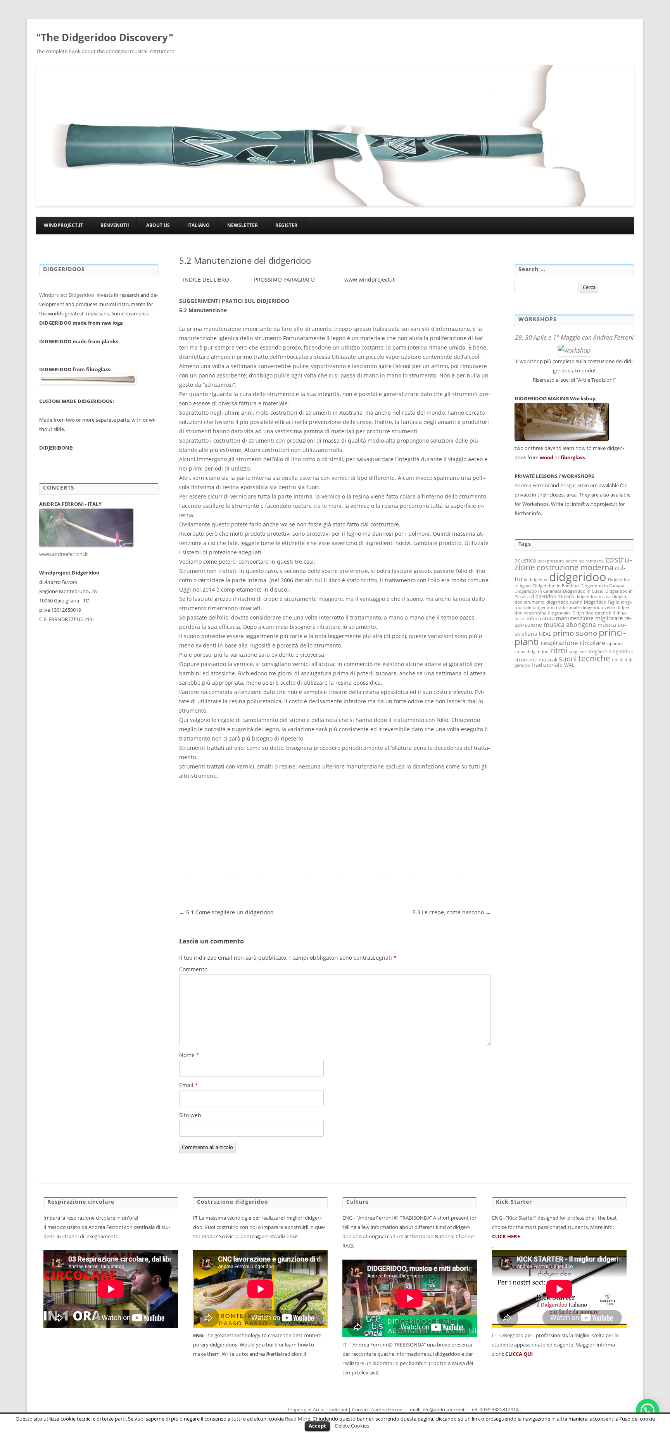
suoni (568, 658)
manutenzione (575, 618)
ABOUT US (158, 225)
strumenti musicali (536, 659)
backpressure (550, 561)
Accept (317, 1425)
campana (594, 561)
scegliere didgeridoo (610, 651)
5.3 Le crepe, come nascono (452, 912)
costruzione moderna (575, 567)
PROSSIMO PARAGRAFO (284, 279)
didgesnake (559, 613)
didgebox (537, 579)
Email (188, 1085)
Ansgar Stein (574, 485)
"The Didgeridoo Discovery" (104, 37)
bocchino (574, 561)
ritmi (558, 650)
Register (286, 225)
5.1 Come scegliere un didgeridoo (226, 912)
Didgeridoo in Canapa (602, 585)
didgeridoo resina (593, 596)
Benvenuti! (114, 225)
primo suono (575, 633)
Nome (189, 1055)
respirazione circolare (573, 642)
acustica (525, 560)
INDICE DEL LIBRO (206, 279)
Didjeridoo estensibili (593, 613)
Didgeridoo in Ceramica (538, 591)
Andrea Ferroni (532, 485)
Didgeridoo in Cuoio (583, 591)
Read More (297, 1418)
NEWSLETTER (242, 225)
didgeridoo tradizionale (556, 607)
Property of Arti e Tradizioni (317, 1409)
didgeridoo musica (552, 596)
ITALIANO (198, 225)
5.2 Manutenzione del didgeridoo (245, 260)
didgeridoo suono (564, 602)
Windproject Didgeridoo (67, 294)
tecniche (594, 658)
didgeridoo (577, 577)
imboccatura (539, 618)
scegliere (577, 651)
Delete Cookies (352, 1425)
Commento (193, 969)
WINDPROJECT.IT (63, 225)
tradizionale (547, 664)
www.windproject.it (369, 279)
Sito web (190, 1115)
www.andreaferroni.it (64, 553)
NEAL (545, 633)
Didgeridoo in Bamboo (556, 585)
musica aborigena (570, 624)
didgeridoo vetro (598, 607)
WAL (569, 664)
